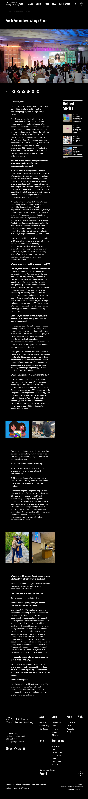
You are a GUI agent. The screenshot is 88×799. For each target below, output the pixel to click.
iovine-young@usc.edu (15, 741)
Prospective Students (13, 784)
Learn (30, 4)
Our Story (43, 722)
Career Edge (57, 752)
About (21, 4)
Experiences (64, 4)
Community (44, 725)
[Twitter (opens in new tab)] (11, 750)
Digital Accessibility (75, 789)
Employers (26, 784)
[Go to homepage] (12, 5)
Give (54, 4)
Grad (54, 725)
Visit (47, 4)
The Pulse (8, 11)
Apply (38, 4)
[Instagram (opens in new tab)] (7, 750)
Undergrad (56, 722)
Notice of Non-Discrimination (70, 787)
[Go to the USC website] (81, 4)
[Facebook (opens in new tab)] (15, 750)
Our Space (43, 729)
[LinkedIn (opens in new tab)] (23, 750)
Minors (55, 729)
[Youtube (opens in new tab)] (19, 750)
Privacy (78, 784)
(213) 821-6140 (12, 739)
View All (65, 157)
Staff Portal (23, 788)
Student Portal (11, 788)
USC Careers (40, 784)
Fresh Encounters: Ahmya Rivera (21, 11)
